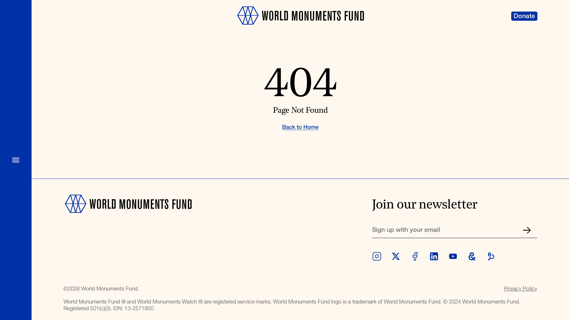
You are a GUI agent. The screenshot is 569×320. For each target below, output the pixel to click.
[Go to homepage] (300, 28)
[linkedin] (434, 256)
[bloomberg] (491, 256)
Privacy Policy (520, 289)
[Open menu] (16, 160)
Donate (524, 16)
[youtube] (453, 256)
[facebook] (415, 256)
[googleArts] (472, 256)
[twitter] (396, 256)
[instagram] (377, 256)
